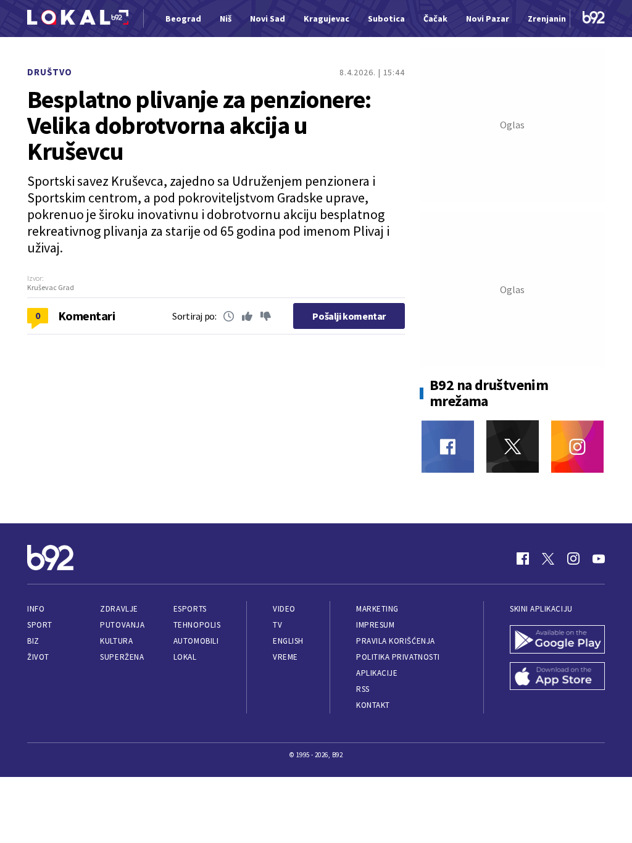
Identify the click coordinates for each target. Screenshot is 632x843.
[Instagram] (577, 446)
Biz (33, 641)
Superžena (122, 657)
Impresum (375, 625)
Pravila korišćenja (395, 641)
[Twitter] (512, 446)
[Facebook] (448, 446)
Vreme (285, 657)
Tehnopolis (196, 625)
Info (35, 609)
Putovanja (122, 625)
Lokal (185, 657)
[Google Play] (557, 640)
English (288, 641)
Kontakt (373, 705)
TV (277, 625)
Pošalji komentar (349, 316)
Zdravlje (119, 609)
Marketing (377, 609)
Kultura (116, 641)
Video (284, 609)
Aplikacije (376, 673)
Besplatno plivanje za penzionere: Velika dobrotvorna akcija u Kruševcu (199, 125)
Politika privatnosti (398, 657)
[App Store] (557, 677)
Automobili (195, 641)
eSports (190, 609)
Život (38, 657)
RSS (363, 689)
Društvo (49, 72)
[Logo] (77, 19)
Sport (39, 625)
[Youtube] (598, 558)
